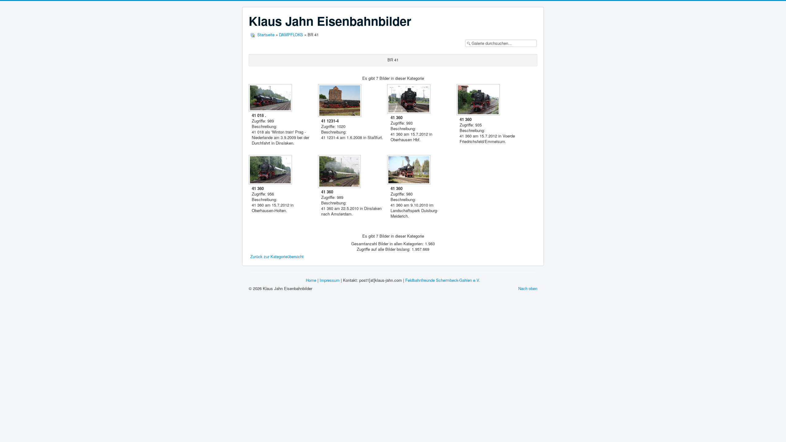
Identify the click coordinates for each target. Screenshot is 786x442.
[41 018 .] (271, 98)
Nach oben (527, 288)
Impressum (330, 280)
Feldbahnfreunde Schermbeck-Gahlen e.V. (442, 280)
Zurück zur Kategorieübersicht (277, 256)
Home (311, 280)
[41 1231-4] (340, 101)
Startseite (265, 34)
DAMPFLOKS (291, 34)
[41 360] (409, 99)
